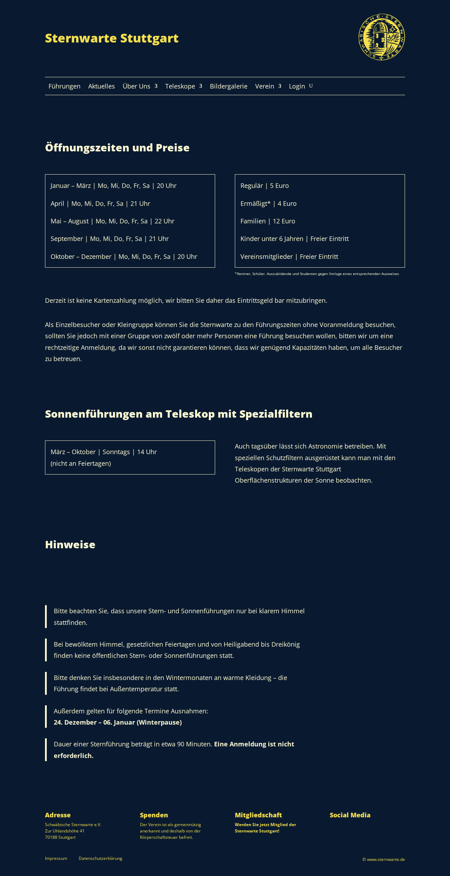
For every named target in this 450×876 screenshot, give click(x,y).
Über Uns (136, 87)
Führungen (65, 87)
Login (297, 87)
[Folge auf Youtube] (345, 826)
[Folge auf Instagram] (334, 826)
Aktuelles (101, 87)
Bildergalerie (229, 87)
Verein (264, 87)
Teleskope (180, 87)
